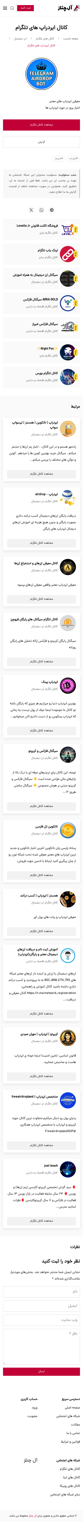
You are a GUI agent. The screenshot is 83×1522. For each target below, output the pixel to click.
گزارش (41, 142)
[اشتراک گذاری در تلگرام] (51, 210)
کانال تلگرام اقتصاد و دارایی (42, 307)
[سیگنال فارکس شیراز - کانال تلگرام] (68, 328)
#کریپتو (59, 158)
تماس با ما (73, 1433)
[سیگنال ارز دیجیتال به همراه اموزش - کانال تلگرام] (68, 278)
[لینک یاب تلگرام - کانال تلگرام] (68, 254)
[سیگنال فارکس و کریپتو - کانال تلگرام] (68, 754)
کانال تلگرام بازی (48, 233)
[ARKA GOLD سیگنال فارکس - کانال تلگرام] (68, 303)
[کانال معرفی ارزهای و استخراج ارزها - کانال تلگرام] (68, 567)
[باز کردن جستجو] (12, 8)
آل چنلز (30, 1460)
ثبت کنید (25, 8)
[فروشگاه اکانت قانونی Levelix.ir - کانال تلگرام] (68, 229)
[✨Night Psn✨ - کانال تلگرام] (68, 352)
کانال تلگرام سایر (48, 257)
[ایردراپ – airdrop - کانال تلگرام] (68, 498)
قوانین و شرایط (70, 1442)
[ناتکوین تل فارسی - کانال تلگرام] (68, 830)
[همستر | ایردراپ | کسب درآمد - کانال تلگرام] (68, 899)
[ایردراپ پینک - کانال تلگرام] (68, 685)
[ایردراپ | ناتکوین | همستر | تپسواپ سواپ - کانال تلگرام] (68, 429)
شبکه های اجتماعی (68, 1416)
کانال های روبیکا (70, 1486)
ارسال (41, 1371)
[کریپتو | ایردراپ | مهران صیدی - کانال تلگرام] (68, 1038)
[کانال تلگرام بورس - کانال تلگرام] (68, 377)
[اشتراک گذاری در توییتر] (31, 210)
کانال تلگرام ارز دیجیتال (44, 282)
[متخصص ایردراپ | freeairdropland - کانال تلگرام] (68, 1100)
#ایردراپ (73, 158)
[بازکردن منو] (5, 8)
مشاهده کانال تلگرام (41, 125)
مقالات (75, 1424)
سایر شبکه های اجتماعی (65, 1494)
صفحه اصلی (72, 1407)
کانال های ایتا (71, 1477)
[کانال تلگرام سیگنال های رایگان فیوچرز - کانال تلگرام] (68, 623)
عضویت (32, 1416)
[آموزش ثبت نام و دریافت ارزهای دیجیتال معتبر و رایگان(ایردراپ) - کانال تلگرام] (68, 955)
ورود (34, 1407)
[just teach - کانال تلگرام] (68, 1169)
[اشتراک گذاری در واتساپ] (41, 210)
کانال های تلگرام (70, 1469)
